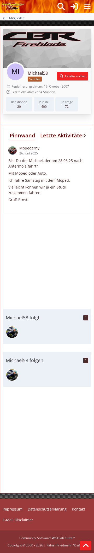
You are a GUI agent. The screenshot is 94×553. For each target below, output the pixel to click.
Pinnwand (22, 135)
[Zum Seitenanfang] (85, 545)
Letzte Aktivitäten (63, 135)
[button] (72, 76)
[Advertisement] (47, 260)
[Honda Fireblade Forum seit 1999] (13, 6)
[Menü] (87, 6)
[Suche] (61, 6)
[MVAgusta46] (12, 332)
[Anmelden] (74, 6)
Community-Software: (47, 538)
